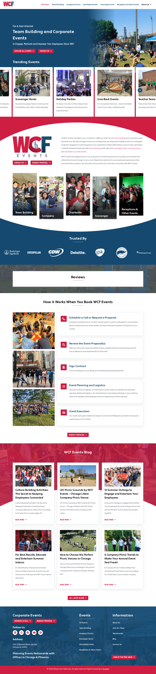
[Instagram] (21, 632)
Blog (114, 638)
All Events (45, 5)
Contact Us (117, 644)
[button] (16, 90)
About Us (145, 5)
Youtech (106, 669)
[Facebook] (27, 632)
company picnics (134, 148)
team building (120, 138)
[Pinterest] (40, 632)
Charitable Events (90, 5)
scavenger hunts (120, 148)
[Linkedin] (15, 632)
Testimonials (118, 633)
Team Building (58, 5)
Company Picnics (73, 5)
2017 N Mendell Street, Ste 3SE (25, 644)
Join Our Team (118, 628)
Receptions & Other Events (128, 5)
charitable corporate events (75, 152)
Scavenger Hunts (107, 5)
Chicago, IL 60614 (20, 647)
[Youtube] (34, 632)
